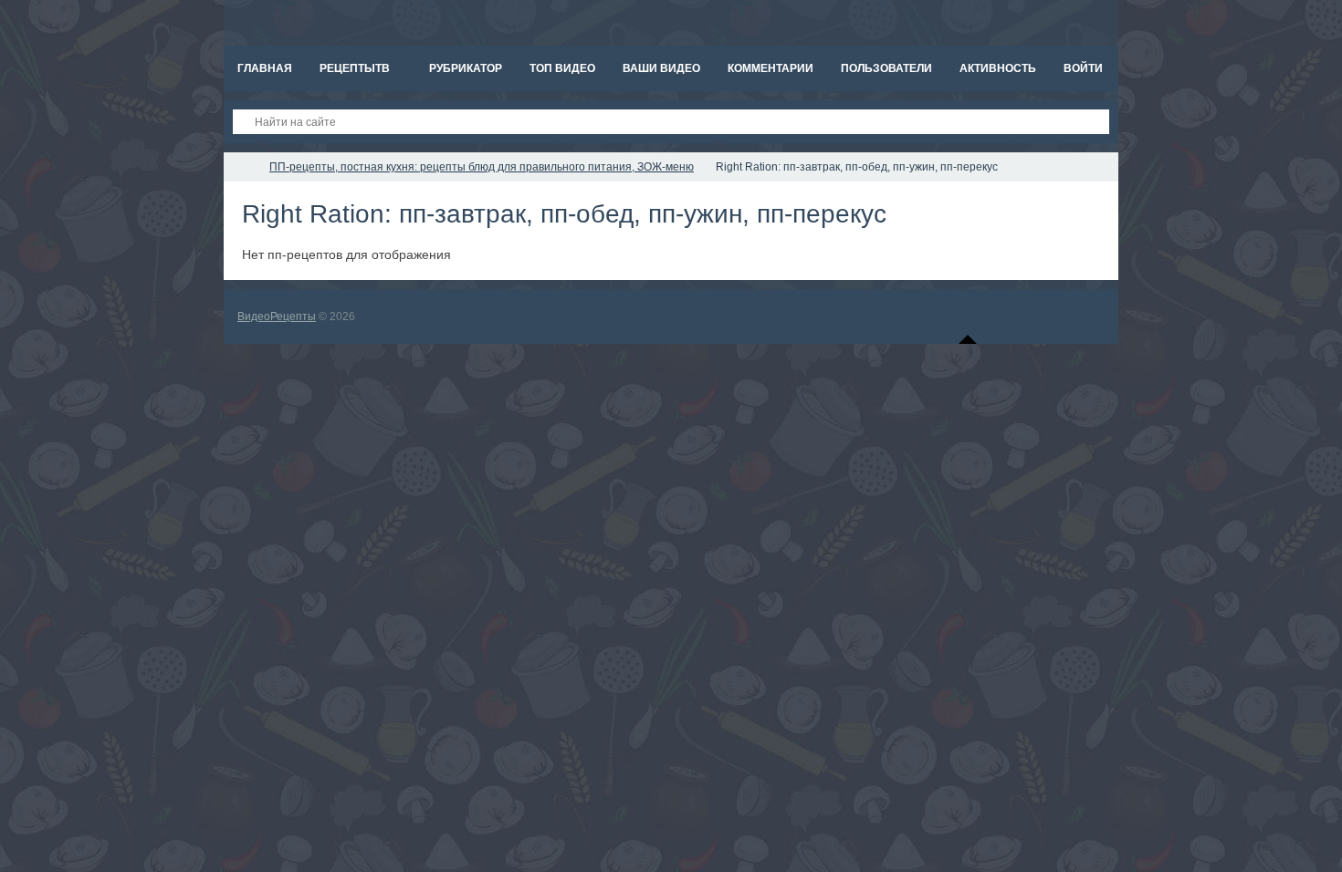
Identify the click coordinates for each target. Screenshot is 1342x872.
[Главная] (240, 167)
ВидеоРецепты (276, 316)
